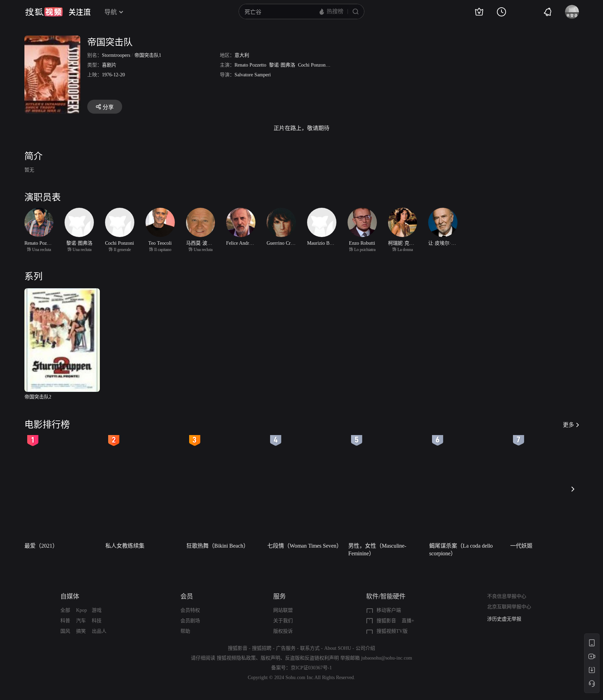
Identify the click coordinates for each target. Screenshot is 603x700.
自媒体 (69, 596)
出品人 (99, 631)
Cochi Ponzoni (312, 65)
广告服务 (286, 648)
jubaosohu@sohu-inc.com (386, 658)
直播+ (408, 620)
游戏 (97, 610)
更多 (568, 425)
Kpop (81, 610)
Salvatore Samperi (252, 74)
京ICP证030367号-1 (311, 667)
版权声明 (270, 658)
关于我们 (283, 620)
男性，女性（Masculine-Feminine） (377, 549)
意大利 (241, 55)
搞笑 (81, 631)
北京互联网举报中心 (509, 606)
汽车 (81, 620)
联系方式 (310, 648)
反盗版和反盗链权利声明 (312, 658)
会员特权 (190, 610)
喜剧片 (109, 65)
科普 (65, 620)
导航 (110, 12)
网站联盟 (283, 610)
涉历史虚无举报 (504, 619)
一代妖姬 (521, 546)
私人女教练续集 (124, 546)
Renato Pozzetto (250, 65)
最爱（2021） (41, 546)
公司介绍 (365, 648)
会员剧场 (190, 620)
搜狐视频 (44, 12)
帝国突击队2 (37, 397)
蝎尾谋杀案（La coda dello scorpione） (461, 549)
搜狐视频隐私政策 (236, 658)
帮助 (185, 631)
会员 (186, 596)
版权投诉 (283, 631)
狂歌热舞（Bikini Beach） (217, 546)
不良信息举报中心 (506, 596)
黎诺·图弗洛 (282, 65)
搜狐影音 (386, 620)
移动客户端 (389, 610)
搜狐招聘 (261, 648)
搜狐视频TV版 (392, 631)
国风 (65, 631)
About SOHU (337, 648)
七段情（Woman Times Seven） (304, 546)
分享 (108, 107)
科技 (97, 620)
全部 (65, 610)
